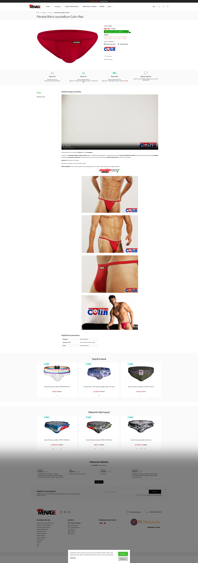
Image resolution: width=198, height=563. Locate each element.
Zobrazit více (99, 482)
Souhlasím (123, 554)
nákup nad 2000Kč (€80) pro (83, 79)
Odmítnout (123, 559)
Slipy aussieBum (84, 339)
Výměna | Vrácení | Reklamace (44, 525)
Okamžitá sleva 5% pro (52, 79)
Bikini (93, 342)
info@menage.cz (135, 512)
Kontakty (39, 541)
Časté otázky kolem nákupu (43, 527)
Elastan (77, 160)
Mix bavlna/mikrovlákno (86, 342)
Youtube (69, 512)
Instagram (65, 512)
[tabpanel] (57, 380)
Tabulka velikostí (41, 535)
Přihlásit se (155, 491)
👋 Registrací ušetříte (116, 32)
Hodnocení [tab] (41, 97)
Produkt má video (84, 345)
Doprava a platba (41, 537)
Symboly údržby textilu (42, 529)
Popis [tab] (39, 93)
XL (60, 448)
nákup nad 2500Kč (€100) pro (114, 79)
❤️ (37, 546)
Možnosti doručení (110, 44)
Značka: (108, 25)
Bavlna (70, 160)
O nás (38, 544)
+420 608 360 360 (155, 512)
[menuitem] (49, 6)
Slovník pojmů (40, 539)
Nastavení (73, 558)
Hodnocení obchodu (41, 533)
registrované (47, 80)
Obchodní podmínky (41, 531)
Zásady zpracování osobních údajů (45, 523)
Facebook (61, 512)
